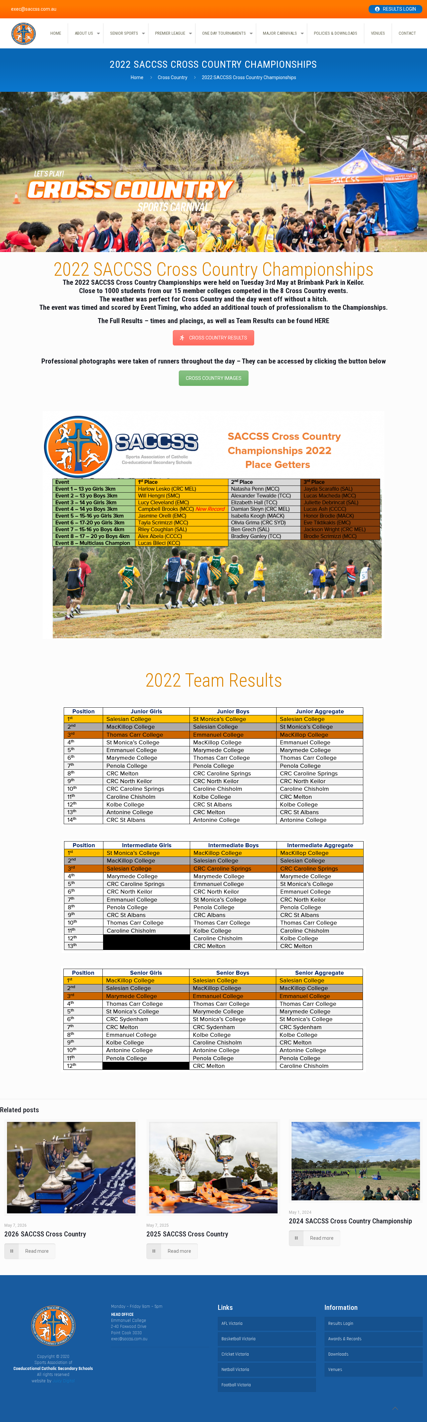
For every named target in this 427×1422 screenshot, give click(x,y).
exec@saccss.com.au (129, 1339)
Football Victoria (236, 1385)
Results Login (399, 9)
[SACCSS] (23, 33)
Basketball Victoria (239, 1339)
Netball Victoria (235, 1369)
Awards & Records (345, 1339)
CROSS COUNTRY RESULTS (218, 337)
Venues (335, 1369)
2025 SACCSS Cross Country (187, 1234)
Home (137, 77)
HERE (322, 321)
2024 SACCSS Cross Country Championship (350, 1221)
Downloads (338, 1354)
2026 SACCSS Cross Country (45, 1234)
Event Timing (158, 307)
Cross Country (172, 77)
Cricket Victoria (235, 1354)
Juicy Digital (64, 1381)
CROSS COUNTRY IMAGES (214, 378)
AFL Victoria (232, 1323)
